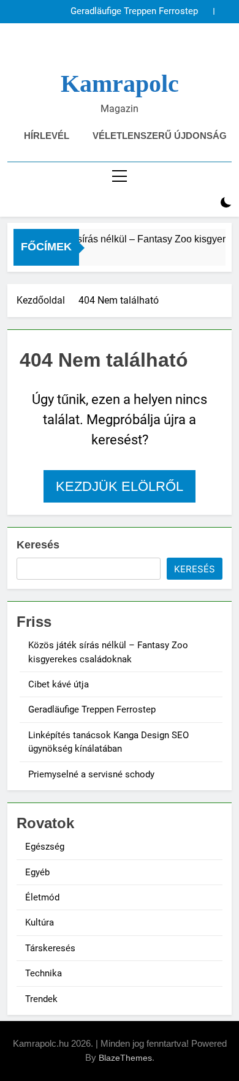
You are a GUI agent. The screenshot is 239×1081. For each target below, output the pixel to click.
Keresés (38, 545)
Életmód (42, 897)
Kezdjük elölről (119, 486)
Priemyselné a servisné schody (91, 774)
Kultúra (39, 922)
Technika (43, 973)
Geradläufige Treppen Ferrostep (134, 12)
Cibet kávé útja (58, 684)
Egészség (44, 846)
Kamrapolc (120, 83)
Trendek (41, 998)
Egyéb (37, 872)
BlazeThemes (125, 1058)
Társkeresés (50, 948)
